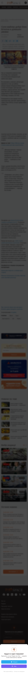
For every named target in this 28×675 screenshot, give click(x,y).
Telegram (15, 662)
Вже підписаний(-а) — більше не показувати (14, 671)
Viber (15, 666)
